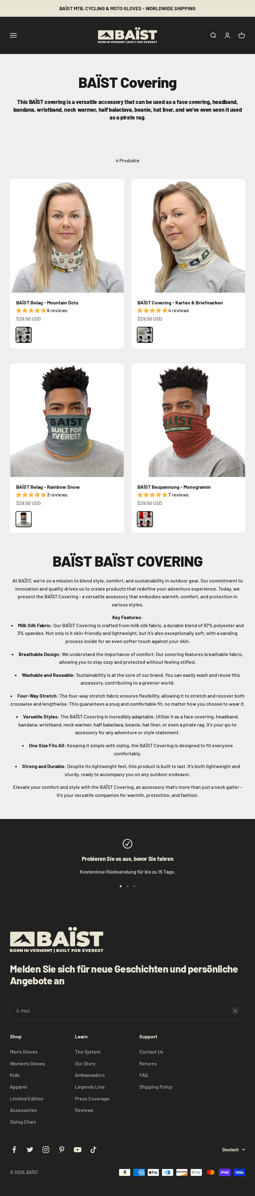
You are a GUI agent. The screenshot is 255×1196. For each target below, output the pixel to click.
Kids (15, 1075)
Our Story (85, 1063)
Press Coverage (92, 1098)
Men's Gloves (24, 1051)
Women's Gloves (27, 1063)
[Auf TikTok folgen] (93, 1149)
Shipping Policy (156, 1087)
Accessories (23, 1110)
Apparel (18, 1087)
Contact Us (151, 1051)
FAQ (143, 1075)
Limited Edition (27, 1098)
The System (87, 1051)
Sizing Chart (23, 1122)
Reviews (84, 1110)
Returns (148, 1063)
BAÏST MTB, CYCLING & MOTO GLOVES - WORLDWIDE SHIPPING (127, 8)
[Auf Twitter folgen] (30, 1149)
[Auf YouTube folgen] (77, 1149)
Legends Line (90, 1087)
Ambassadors (90, 1075)
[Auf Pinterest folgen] (62, 1149)
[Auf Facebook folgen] (14, 1149)
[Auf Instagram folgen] (46, 1149)
